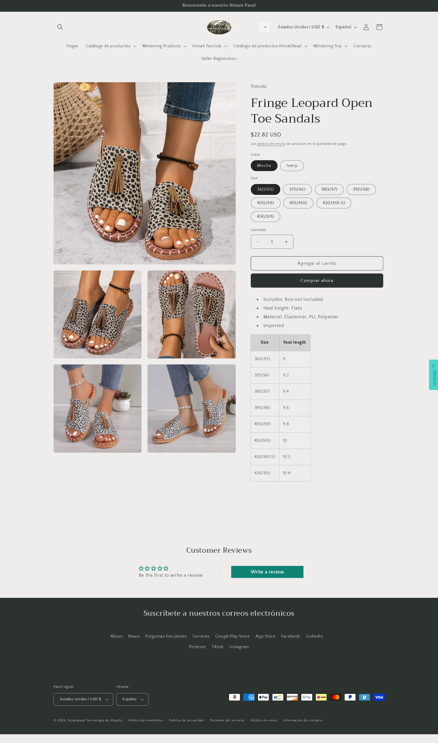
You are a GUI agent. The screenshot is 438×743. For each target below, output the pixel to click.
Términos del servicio (227, 720)
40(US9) (265, 203)
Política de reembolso (145, 720)
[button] (60, 27)
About (116, 636)
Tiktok (218, 647)
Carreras (201, 636)
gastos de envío (271, 144)
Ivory (292, 165)
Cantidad (258, 230)
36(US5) (265, 189)
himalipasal (76, 720)
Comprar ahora (316, 280)
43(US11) (265, 216)
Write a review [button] (267, 572)
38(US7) (329, 189)
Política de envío (263, 720)
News (133, 636)
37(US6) (297, 189)
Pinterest (197, 647)
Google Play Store (232, 636)
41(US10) (298, 203)
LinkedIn (314, 636)
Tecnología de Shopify (105, 720)
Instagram (239, 647)
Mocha (264, 165)
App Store (265, 636)
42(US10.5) (334, 203)
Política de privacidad (186, 720)
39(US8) (361, 189)
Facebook (290, 636)
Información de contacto (302, 720)
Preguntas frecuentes (166, 636)
